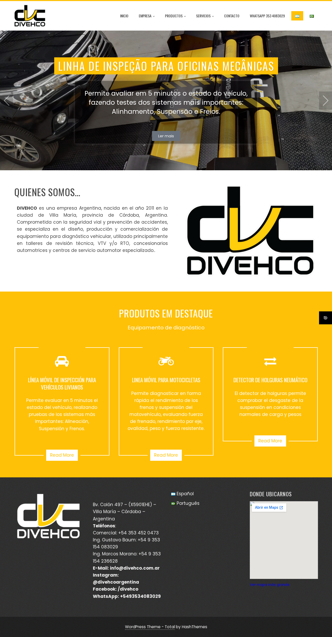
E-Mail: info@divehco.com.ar (126, 568)
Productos (174, 15)
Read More (62, 455)
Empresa (145, 15)
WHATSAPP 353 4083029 (267, 15)
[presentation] (6, 100)
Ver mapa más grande (269, 584)
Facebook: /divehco (115, 589)
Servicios (203, 15)
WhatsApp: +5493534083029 (127, 596)
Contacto (231, 15)
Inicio (124, 15)
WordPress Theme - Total (150, 626)
